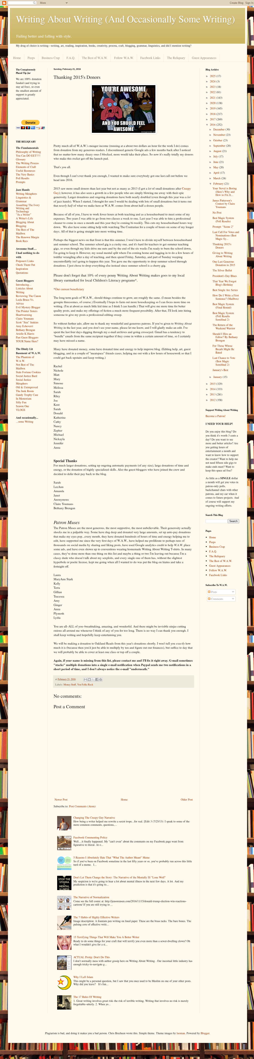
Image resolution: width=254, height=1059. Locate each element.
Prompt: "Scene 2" (223, 226)
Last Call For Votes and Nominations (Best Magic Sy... (226, 235)
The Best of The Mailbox (25, 231)
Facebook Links (150, 58)
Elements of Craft (26, 167)
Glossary (21, 159)
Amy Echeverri (24, 326)
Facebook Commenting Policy (90, 837)
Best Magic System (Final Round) (223, 305)
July (216, 156)
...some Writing (24, 421)
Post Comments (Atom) (82, 806)
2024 (213, 81)
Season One (22, 406)
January (218, 377)
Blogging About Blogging (25, 224)
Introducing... (23, 284)
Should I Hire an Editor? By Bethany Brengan (225, 337)
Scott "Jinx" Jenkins (27, 322)
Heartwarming (24, 315)
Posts (213, 592)
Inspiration (22, 269)
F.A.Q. (70, 58)
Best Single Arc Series (225, 290)
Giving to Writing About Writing (223, 254)
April (216, 172)
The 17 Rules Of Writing (87, 997)
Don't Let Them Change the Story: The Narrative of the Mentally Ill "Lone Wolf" (119, 877)
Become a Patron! (216, 416)
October (218, 140)
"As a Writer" (23, 214)
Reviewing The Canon (28, 296)
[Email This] (86, 679)
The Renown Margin (27, 237)
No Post (217, 212)
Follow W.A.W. (124, 58)
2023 (213, 87)
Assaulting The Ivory (28, 205)
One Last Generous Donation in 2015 (224, 263)
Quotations (22, 273)
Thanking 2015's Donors (222, 245)
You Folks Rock (85, 684)
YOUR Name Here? (27, 341)
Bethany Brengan (25, 330)
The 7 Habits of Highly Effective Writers (96, 917)
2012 (213, 400)
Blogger (205, 1033)
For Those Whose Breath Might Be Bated (223, 349)
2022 (213, 92)
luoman (181, 1033)
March (217, 178)
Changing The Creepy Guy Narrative (94, 817)
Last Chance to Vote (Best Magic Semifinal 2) (224, 361)
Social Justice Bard (26, 376)
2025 (213, 76)
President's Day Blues (225, 276)
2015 (213, 383)
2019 (213, 108)
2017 (213, 119)
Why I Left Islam (83, 977)
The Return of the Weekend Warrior (224, 326)
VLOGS (20, 410)
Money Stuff (70, 684)
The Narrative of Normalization (91, 897)
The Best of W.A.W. (94, 58)
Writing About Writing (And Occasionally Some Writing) (125, 18)
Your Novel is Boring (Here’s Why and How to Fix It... (225, 191)
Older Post (187, 799)
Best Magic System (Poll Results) (223, 219)
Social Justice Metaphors (23, 381)
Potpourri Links (25, 261)
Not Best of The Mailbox (25, 366)
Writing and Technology (22, 210)
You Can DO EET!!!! (28, 155)
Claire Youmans (25, 318)
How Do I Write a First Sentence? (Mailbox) (226, 297)
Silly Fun (21, 402)
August (217, 151)
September (219, 145)
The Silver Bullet (222, 270)
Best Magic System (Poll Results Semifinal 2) (223, 316)
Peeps (31, 58)
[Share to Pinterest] (101, 679)
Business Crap (51, 58)
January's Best (220, 370)
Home (17, 58)
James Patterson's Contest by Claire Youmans (224, 204)
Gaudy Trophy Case (27, 395)
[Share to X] (93, 679)
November (219, 135)
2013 (213, 394)
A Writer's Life (24, 218)
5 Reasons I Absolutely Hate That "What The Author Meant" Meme (111, 857)
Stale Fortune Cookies (28, 372)
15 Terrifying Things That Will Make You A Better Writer (106, 937)
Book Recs (22, 241)
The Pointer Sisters (26, 311)
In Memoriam (23, 398)
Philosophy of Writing (28, 152)
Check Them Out (25, 265)
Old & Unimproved (27, 387)
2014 (213, 389)
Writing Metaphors (26, 194)
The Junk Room (25, 391)
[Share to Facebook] (97, 679)
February (218, 183)
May (216, 167)
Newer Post (61, 799)
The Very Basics (25, 174)
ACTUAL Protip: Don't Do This (91, 957)
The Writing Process (27, 163)
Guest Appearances (204, 58)
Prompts (20, 182)
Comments (216, 599)
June (216, 162)
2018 (213, 114)
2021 (213, 97)
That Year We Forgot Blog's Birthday (224, 282)
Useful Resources (25, 170)
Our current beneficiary (69, 289)
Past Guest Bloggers (27, 337)
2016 (213, 124)
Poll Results (22, 178)
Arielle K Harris (25, 333)
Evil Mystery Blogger (28, 307)
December (219, 129)
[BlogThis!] (89, 679)
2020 (213, 103)
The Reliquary (176, 58)
